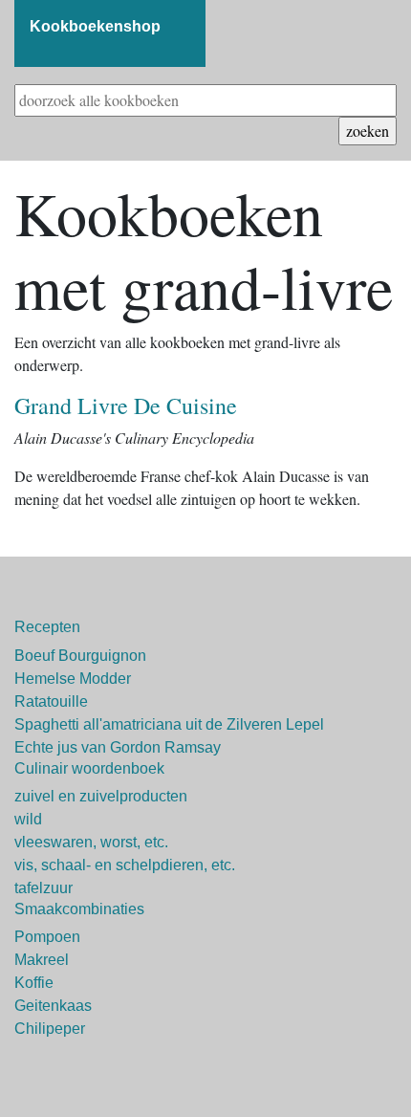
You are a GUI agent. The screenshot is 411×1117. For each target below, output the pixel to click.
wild (28, 819)
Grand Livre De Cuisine (125, 405)
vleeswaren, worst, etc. (91, 842)
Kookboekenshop (95, 26)
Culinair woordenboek (89, 768)
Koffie (34, 983)
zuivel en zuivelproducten (100, 796)
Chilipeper (49, 1028)
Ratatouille (51, 701)
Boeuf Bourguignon (80, 655)
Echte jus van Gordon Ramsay (117, 747)
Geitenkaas (53, 1005)
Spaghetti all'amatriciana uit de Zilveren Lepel (169, 724)
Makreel (41, 960)
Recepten (47, 627)
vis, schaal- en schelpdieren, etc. (124, 865)
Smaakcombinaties (79, 909)
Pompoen (47, 937)
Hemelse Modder (72, 678)
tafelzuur (43, 888)
